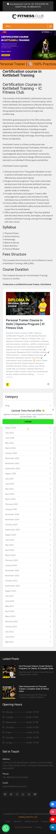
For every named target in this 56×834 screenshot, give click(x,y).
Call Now (28, 422)
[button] (28, 410)
